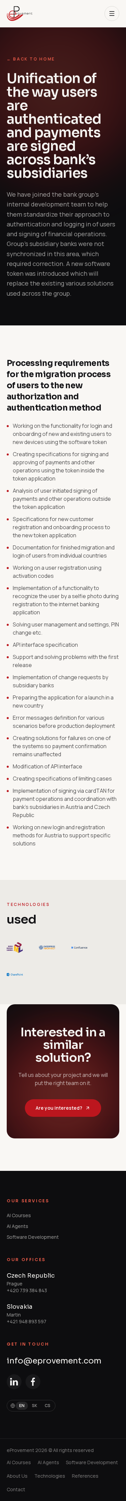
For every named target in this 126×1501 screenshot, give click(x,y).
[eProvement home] (19, 13)
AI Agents (17, 1226)
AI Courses (19, 1215)
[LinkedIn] (14, 1381)
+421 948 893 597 (26, 1321)
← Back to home (31, 59)
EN (22, 1405)
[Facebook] (33, 1381)
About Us (17, 1476)
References (85, 1476)
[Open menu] (111, 13)
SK (34, 1405)
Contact (16, 1489)
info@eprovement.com (54, 1361)
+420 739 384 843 (27, 1290)
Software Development (33, 1237)
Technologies (49, 1476)
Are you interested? (59, 1108)
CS (47, 1405)
